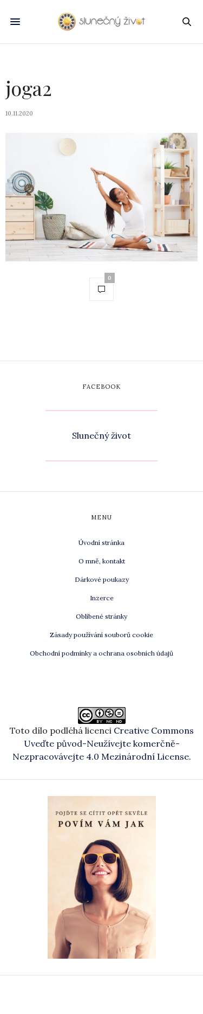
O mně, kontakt (101, 561)
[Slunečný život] (101, 21)
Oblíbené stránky (101, 616)
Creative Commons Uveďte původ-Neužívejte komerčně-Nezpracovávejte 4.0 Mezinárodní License (103, 743)
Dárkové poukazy (102, 579)
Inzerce (102, 598)
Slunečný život (101, 435)
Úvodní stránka (101, 542)
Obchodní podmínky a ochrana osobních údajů (101, 653)
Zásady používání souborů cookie (101, 635)
